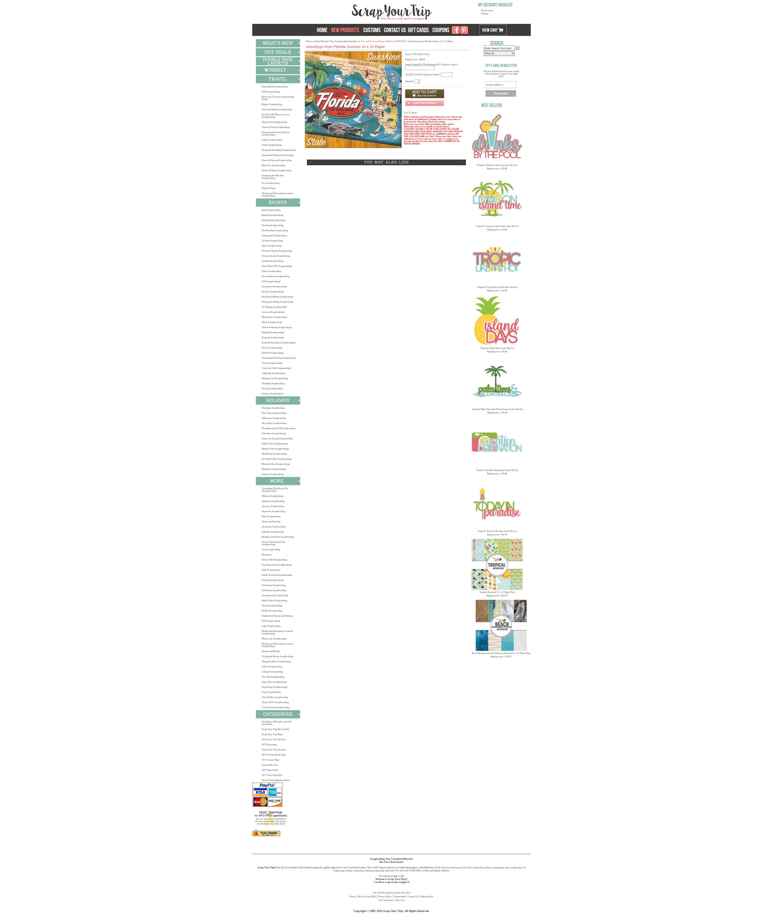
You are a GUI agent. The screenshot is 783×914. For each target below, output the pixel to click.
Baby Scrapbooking (271, 516)
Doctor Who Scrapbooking (274, 559)
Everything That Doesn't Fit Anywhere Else (275, 489)
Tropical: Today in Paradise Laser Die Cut (497, 531)
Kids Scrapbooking (271, 621)
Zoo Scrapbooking (271, 183)
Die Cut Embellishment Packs (276, 780)
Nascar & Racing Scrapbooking (277, 160)
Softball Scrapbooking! (273, 353)
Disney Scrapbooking (272, 104)
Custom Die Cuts (270, 765)
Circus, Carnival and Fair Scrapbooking (273, 543)
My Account (487, 10)
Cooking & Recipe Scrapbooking (277, 656)
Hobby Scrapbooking (272, 610)
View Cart (400, 900)
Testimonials (399, 896)
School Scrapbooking (272, 666)
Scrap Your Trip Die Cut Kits (275, 729)
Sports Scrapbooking (513, 867)
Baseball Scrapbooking (272, 215)
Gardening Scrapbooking (274, 585)
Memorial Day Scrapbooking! (276, 464)
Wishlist (484, 13)
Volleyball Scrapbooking (273, 373)
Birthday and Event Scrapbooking (278, 537)
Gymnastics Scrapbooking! (274, 286)
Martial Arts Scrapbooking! (275, 317)
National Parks (268, 188)
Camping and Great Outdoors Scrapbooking (276, 133)
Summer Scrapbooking (273, 474)
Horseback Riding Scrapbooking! (277, 296)
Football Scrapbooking (272, 261)
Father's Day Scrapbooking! (275, 443)
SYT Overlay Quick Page (274, 754)
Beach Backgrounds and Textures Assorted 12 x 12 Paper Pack (501, 653)
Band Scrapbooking (271, 210)
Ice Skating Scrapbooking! (274, 307)
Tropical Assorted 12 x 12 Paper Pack (497, 592)
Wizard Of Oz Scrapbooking (275, 702)
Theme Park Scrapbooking (274, 122)
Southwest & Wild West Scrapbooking (273, 176)
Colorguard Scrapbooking (274, 235)
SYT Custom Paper (271, 760)
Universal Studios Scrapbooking (277, 109)
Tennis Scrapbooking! (272, 363)
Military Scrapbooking (272, 496)
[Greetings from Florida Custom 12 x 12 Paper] (353, 147)
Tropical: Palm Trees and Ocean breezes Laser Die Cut (497, 409)
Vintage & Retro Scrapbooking (276, 661)
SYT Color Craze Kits (272, 775)
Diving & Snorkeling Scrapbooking (279, 150)
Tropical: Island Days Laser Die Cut (497, 348)
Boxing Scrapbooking (272, 388)
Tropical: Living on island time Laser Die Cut (497, 226)
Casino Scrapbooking (272, 140)
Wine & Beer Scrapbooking (275, 697)
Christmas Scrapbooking (273, 408)
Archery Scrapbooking (272, 393)
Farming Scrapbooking (273, 580)
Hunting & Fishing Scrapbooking (277, 155)
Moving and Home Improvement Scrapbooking (277, 194)
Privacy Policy (385, 896)
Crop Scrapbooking (271, 549)
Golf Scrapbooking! (271, 281)
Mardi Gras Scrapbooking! (274, 454)
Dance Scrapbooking (272, 245)
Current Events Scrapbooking (276, 707)
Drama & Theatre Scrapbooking (277, 251)
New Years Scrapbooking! (274, 413)
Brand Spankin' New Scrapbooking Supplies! (336, 41)
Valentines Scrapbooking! (274, 433)
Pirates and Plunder (271, 651)
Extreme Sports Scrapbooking (276, 256)
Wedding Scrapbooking (374, 871)
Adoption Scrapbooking (273, 501)
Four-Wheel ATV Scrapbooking (277, 266)
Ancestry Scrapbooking (273, 506)
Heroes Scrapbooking (272, 605)
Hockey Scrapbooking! (273, 291)
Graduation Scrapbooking (274, 590)
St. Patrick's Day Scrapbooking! (277, 459)
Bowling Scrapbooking (273, 225)
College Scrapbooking (272, 671)
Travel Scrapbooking (475, 867)
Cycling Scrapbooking (272, 240)
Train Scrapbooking (271, 692)
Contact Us (413, 896)
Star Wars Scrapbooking (273, 677)
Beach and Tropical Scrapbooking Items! (278, 97)
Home (309, 41)
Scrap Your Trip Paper (272, 734)
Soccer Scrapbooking (272, 347)
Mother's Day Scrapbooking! (275, 448)
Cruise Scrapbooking (272, 145)
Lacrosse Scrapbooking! (273, 312)
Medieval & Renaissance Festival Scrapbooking (277, 632)
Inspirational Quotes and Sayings (277, 616)
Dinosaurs (266, 554)
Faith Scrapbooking (271, 570)
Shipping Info (426, 896)
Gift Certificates (385, 900)
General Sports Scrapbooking (276, 276)
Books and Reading (271, 521)
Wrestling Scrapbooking (273, 383)
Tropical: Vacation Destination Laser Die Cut (497, 470)
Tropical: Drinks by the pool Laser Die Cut (497, 165)
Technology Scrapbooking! (275, 687)
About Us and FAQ (367, 896)
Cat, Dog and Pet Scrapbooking (277, 564)
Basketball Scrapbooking (273, 220)
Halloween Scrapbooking (274, 418)
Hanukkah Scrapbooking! (274, 469)
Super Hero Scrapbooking (274, 682)
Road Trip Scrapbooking (273, 165)
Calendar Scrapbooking (273, 531)
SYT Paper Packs (270, 770)
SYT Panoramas (269, 744)
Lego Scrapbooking (271, 626)
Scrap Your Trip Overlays (274, 749)
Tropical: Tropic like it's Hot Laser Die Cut (497, 287)
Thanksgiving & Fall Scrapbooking (278, 428)
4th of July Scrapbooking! (274, 423)
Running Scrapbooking (273, 337)
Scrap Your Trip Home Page (364, 11)
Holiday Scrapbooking (355, 871)
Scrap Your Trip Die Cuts (274, 739)
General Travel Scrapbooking (276, 127)
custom (458, 867)
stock (448, 867)
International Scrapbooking (275, 86)
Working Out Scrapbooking (275, 378)
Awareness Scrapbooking (273, 526)
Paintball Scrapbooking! (273, 332)
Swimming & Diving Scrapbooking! (279, 358)
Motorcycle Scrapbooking (274, 638)
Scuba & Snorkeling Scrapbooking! (279, 342)
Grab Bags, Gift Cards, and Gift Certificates (276, 722)
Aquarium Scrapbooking (273, 511)
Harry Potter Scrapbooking (274, 600)
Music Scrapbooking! (272, 322)
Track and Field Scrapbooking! (276, 368)
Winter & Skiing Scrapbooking (276, 170)
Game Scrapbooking (271, 271)
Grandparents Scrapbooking (275, 595)
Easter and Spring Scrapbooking (277, 438)
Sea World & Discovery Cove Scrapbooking (276, 115)
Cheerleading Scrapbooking (275, 230)
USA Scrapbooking (271, 91)
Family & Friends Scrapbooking (277, 575)
